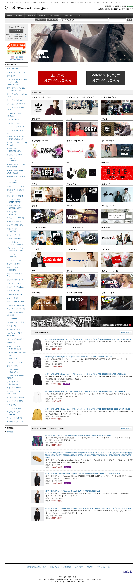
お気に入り (82, 15)
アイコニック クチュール (16, 72)
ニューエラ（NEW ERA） (16, 309)
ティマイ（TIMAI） (14, 264)
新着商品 (19, 15)
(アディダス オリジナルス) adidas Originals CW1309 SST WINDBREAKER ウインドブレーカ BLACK (82, 474)
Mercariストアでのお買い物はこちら (105, 77)
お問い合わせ (54, 15)
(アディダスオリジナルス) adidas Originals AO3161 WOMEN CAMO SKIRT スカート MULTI (79, 435)
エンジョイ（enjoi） (14, 123)
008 (65, 582)
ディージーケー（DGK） (16, 280)
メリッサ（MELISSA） (15, 401)
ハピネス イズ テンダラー (16, 322)
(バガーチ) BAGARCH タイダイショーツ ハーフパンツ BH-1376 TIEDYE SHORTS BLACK (78, 357)
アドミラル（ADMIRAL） (16, 104)
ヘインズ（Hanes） (14, 388)
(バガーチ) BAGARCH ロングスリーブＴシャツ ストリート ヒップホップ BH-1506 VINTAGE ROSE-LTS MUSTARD (87, 409)
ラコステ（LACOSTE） (15, 408)
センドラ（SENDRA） (15, 225)
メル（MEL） (12, 405)
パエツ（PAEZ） (13, 343)
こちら (15, 34)
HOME (9, 15)
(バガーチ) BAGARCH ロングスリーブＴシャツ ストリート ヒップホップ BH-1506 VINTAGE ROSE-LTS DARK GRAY (88, 339)
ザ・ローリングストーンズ (16, 177)
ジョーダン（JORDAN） (16, 196)
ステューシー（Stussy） (16, 218)
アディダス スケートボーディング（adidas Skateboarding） (17, 82)
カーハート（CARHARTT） (17, 127)
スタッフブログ (68, 15)
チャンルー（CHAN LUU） (17, 260)
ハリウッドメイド (13, 329)
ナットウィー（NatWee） (16, 302)
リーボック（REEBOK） (16, 422)
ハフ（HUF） (12, 326)
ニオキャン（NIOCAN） (16, 305)
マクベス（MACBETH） (16, 397)
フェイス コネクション (15, 362)
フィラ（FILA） (12, 359)
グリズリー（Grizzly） (15, 155)
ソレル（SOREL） (14, 235)
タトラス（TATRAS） (15, 238)
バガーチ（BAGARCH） (16, 339)
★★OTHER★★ (13, 69)
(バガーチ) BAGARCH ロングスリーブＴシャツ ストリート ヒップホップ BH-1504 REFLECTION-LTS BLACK (85, 374)
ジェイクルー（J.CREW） (16, 186)
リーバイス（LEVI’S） (15, 418)
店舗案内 (42, 15)
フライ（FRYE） (13, 366)
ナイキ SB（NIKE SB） (15, 294)
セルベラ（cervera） (14, 221)
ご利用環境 (67, 567)
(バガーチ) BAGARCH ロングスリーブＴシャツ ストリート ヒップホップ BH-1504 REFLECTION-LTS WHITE (85, 391)
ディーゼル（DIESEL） (15, 283)
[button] (33, 43)
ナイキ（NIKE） (13, 298)
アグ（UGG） (12, 76)
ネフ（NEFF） (12, 319)
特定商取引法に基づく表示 (36, 567)
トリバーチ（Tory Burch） (16, 287)
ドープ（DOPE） (13, 291)
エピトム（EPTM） (14, 120)
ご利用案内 (31, 15)
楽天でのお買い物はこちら (58, 77)
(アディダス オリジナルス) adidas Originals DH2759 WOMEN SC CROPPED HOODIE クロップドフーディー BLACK (88, 508)
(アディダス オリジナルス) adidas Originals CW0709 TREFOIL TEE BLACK (73, 491)
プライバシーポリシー (105, 567)
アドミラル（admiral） (15, 100)
